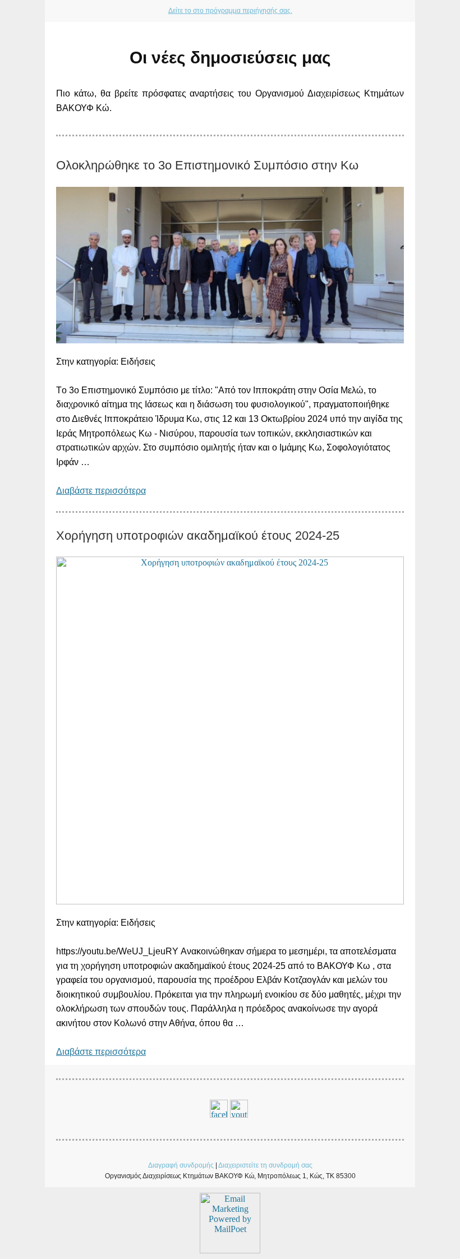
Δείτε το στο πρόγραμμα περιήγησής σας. (230, 11)
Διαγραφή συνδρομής (181, 1165)
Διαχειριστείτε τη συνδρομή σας (265, 1165)
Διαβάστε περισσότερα (101, 490)
